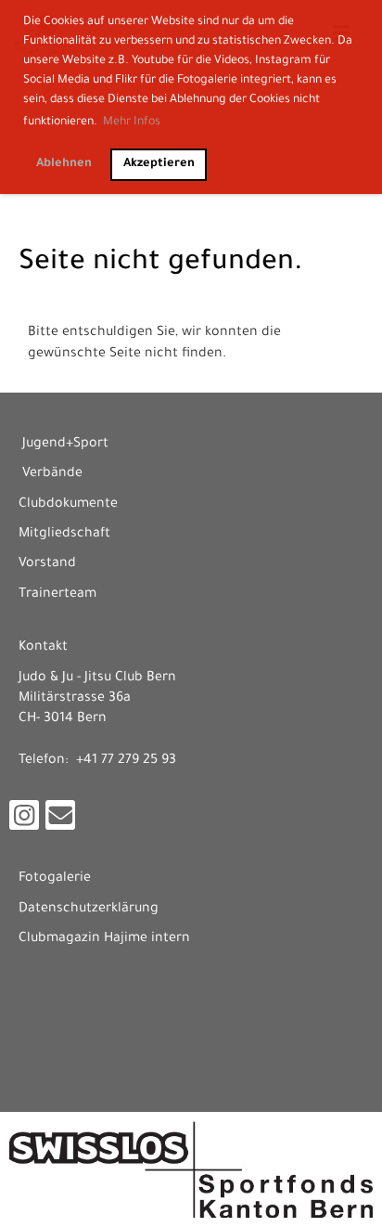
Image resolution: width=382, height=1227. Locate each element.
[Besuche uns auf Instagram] (24, 825)
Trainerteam (57, 595)
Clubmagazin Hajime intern (104, 939)
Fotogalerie (55, 879)
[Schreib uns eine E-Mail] (60, 825)
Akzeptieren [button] (159, 164)
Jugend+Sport (65, 444)
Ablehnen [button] (64, 164)
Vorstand (47, 564)
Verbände (52, 474)
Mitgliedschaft (64, 534)
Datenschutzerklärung (89, 909)
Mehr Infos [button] (131, 122)
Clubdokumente (68, 504)
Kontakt (43, 647)
